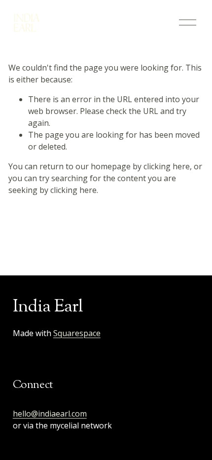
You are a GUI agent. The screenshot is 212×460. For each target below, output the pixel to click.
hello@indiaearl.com (50, 413)
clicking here (166, 166)
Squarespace (77, 333)
